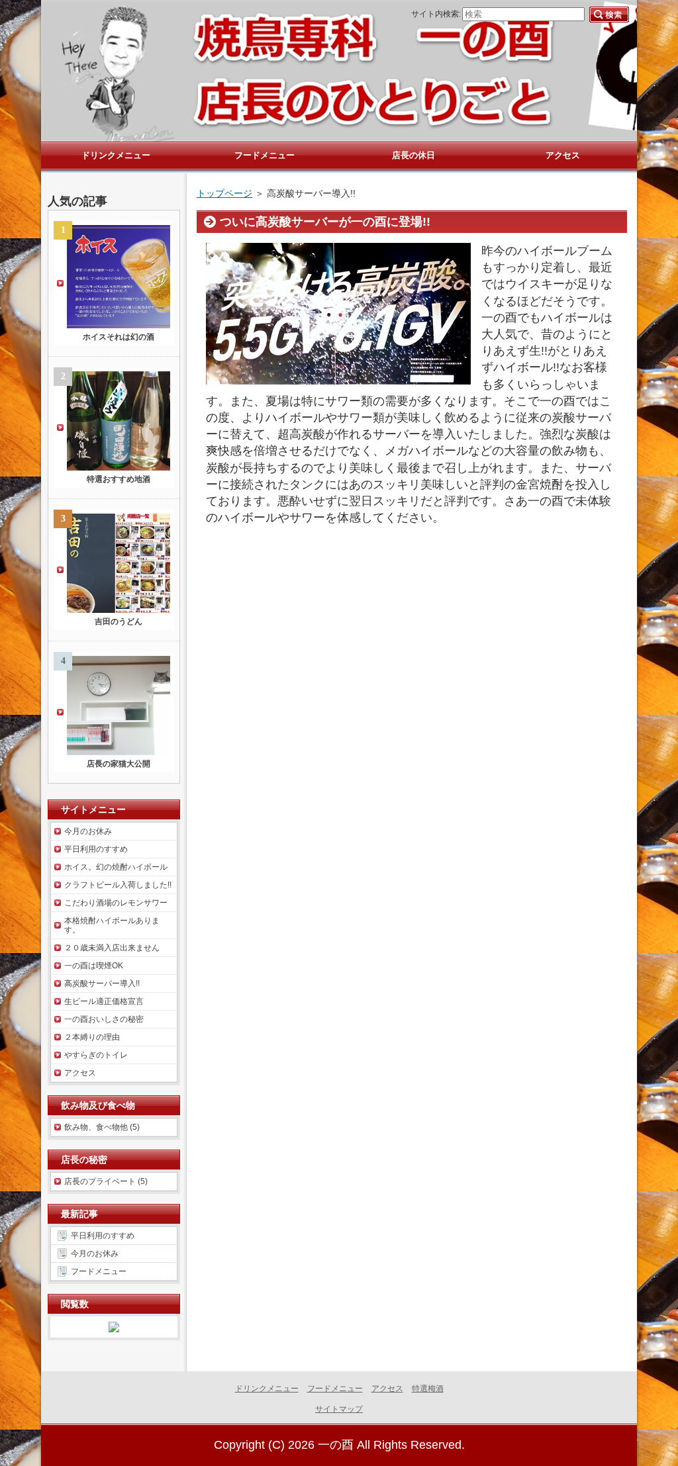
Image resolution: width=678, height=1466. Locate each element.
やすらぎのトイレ (96, 1055)
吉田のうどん (118, 621)
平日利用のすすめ (96, 849)
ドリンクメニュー (267, 1388)
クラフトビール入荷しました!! (117, 885)
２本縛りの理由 (92, 1037)
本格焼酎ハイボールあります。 (112, 925)
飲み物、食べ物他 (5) (102, 1127)
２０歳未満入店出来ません (112, 947)
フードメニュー (98, 1271)
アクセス (80, 1072)
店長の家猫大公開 (118, 763)
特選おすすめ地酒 (118, 479)
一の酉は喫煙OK (93, 965)
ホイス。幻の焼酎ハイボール (116, 867)
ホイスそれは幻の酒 (118, 337)
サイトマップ (339, 1409)
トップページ (224, 193)
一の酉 (336, 1444)
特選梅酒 (428, 1388)
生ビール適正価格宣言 (104, 1001)
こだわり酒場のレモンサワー (116, 902)
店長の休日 (413, 155)
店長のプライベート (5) (106, 1181)
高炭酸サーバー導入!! (102, 983)
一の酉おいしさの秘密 (104, 1019)
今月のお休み (88, 831)
